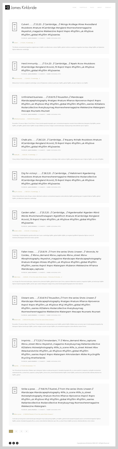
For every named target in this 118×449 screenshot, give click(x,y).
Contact (108, 7)
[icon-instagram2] (14, 443)
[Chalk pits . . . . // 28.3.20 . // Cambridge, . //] (59, 155)
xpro (59, 38)
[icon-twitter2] (10, 443)
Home (74, 7)
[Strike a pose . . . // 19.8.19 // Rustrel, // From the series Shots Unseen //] (59, 414)
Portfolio (83, 7)
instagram (54, 38)
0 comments (41, 38)
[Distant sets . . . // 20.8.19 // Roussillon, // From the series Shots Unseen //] (59, 320)
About (99, 7)
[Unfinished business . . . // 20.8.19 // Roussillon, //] (59, 119)
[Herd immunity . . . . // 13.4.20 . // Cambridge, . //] (59, 78)
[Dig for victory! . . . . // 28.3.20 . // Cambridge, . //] (59, 192)
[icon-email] (17, 443)
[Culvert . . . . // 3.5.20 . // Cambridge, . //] (59, 43)
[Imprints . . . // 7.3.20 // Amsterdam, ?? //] (59, 366)
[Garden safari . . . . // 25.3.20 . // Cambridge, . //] (59, 231)
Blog (92, 7)
